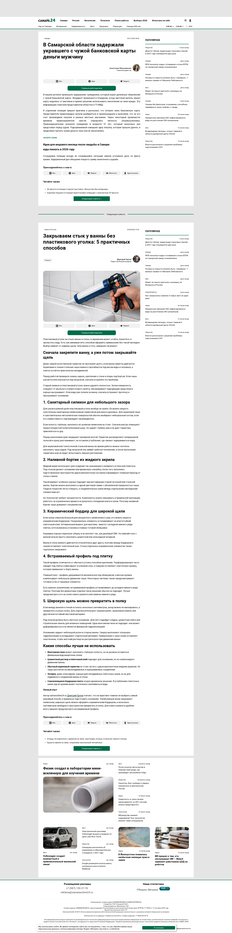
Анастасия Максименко (120, 68)
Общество (149, 47)
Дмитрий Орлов (124, 259)
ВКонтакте (113, 173)
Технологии (122, 812)
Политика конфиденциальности (179, 928)
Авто (147, 88)
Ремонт (48, 260)
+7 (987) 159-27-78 (77, 888)
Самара (47, 38)
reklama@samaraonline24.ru (77, 892)
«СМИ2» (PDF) (184, 922)
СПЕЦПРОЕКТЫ (151, 292)
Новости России (50, 229)
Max (60, 81)
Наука (147, 114)
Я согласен (159, 928)
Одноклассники (132, 173)
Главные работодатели (91, 88)
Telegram (126, 81)
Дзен (93, 81)
